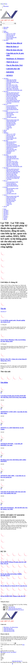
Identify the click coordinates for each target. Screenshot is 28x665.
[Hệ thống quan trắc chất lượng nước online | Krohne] (3, 255)
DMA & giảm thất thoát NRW (13, 95)
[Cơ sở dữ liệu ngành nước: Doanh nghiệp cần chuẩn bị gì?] (3, 317)
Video (7, 129)
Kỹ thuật (5, 110)
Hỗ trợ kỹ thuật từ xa (11, 107)
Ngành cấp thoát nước (11, 121)
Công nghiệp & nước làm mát (13, 100)
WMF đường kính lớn (11, 81)
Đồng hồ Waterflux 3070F (12, 112)
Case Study (8, 103)
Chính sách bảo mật (7, 628)
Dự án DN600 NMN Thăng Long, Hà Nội (13, 596)
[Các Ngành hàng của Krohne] (3, 279)
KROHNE (10, 72)
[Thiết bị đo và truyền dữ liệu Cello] (3, 267)
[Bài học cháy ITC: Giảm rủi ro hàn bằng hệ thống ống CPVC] (3, 356)
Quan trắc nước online (11, 97)
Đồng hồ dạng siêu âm (14, 50)
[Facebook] (2, 3)
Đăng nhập (5, 27)
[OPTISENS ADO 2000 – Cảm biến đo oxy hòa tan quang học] (3, 470)
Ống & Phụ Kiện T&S (14, 65)
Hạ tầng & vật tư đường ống (12, 101)
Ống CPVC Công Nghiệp (12, 86)
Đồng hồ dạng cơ (12, 46)
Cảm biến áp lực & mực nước (13, 145)
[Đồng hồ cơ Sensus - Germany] (3, 273)
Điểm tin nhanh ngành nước (12, 119)
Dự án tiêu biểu (9, 36)
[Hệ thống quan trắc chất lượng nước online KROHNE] (3, 454)
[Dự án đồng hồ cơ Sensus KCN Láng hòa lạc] (3, 583)
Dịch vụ (5, 104)
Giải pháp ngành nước (11, 117)
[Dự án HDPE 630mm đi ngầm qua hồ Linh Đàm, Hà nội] (3, 559)
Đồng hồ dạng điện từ (14, 43)
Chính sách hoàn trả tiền (8, 631)
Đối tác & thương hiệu (11, 37)
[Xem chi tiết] (2, 391)
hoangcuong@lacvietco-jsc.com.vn (16, 609)
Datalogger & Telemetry (15, 59)
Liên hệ (5, 130)
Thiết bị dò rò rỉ (12, 62)
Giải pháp (5, 78)
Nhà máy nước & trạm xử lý (12, 92)
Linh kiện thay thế (13, 69)
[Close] (12, 663)
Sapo (23, 644)
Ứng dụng (5, 91)
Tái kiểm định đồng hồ (11, 108)
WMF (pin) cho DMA (11, 79)
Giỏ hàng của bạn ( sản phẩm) (9, 652)
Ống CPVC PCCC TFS (11, 85)
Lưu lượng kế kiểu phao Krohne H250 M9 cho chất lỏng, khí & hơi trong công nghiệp (13, 396)
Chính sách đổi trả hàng (8, 629)
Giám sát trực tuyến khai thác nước (14, 90)
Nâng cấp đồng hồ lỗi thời (12, 109)
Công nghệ (8, 116)
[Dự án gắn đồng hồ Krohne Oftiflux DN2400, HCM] (3, 571)
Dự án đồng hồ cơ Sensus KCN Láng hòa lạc (14, 586)
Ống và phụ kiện (10, 114)
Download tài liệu (10, 125)
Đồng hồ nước (9, 113)
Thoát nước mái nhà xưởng (12, 82)
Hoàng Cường (9, 38)
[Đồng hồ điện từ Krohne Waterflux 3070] (3, 261)
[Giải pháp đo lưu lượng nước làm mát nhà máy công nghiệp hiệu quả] (3, 486)
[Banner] (3, 305)
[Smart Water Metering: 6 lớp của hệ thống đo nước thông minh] (3, 337)
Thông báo (8, 126)
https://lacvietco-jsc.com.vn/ (15, 608)
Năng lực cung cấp (10, 35)
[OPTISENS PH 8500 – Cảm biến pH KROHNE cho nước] (3, 438)
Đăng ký (5, 28)
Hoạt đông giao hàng (11, 123)
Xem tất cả (3, 311)
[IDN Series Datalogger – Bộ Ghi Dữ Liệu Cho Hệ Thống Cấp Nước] (3, 502)
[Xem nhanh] (1, 393)
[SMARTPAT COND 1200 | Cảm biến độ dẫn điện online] (3, 406)
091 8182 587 (12, 607)
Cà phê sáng (9, 127)
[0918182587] (9, 3)
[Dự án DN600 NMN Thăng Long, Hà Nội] (3, 593)
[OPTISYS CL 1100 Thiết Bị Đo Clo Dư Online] (3, 422)
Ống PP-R (8, 83)
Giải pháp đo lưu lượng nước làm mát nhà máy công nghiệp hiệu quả (13, 492)
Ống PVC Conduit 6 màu (12, 87)
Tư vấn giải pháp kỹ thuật (12, 105)
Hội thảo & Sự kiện (10, 122)
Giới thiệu (5, 32)
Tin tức (5, 118)
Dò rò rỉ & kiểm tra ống (11, 99)
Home (4, 31)
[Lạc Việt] (9, 20)
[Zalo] (5, 3)
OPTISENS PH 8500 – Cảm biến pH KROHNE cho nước (11, 444)
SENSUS (9, 75)
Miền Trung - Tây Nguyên (12, 88)
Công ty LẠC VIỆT (11, 33)
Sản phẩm (5, 40)
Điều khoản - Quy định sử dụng (10, 627)
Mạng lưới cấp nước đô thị (12, 94)
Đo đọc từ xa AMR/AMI (12, 96)
